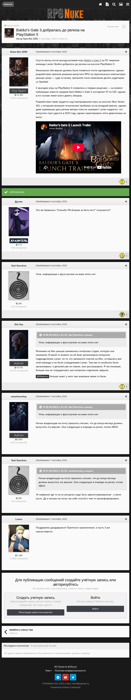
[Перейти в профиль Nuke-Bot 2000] (9, 32)
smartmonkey (19, 396)
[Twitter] (73, 677)
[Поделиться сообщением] (126, 52)
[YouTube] (65, 677)
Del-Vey (18, 324)
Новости (63, 38)
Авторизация (12, 25)
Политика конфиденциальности (70, 671)
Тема (47, 671)
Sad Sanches (18, 265)
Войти (95, 609)
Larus (19, 519)
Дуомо (19, 201)
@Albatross (42, 376)
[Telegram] (58, 677)
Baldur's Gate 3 (92, 60)
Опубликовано (51, 52)
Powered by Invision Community (66, 687)
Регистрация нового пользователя (35, 612)
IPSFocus (72, 667)
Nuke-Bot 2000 (30, 38)
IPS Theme (59, 667)
